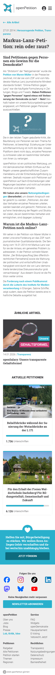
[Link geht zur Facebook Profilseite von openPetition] (7, 579)
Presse (6, 630)
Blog (5, 626)
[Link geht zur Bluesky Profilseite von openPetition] (21, 588)
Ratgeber (8, 648)
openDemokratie (39, 626)
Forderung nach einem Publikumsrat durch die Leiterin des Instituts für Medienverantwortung (26, 285)
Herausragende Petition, (30, 30)
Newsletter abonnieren (27, 604)
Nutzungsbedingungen (43, 651)
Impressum (37, 658)
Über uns (8, 619)
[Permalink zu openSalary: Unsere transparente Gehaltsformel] (27, 351)
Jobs (5, 623)
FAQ (33, 619)
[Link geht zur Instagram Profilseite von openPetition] (21, 579)
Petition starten (11, 655)
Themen (7, 658)
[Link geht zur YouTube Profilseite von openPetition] (34, 588)
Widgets (35, 623)
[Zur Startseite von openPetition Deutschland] (20, 8)
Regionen (8, 662)
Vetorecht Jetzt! (39, 637)
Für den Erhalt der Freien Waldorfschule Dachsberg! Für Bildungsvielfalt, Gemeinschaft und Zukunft (27, 494)
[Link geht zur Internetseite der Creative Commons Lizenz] (5, 671)
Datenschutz (37, 655)
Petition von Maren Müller (17, 74)
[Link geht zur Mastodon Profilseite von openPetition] (7, 588)
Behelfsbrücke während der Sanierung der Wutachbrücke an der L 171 (27, 426)
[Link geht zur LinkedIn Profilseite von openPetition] (48, 579)
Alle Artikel (13, 22)
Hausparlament (39, 630)
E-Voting (35, 633)
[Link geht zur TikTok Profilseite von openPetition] (34, 579)
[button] (44, 8)
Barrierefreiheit (38, 662)
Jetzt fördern (27, 556)
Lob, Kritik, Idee (11, 633)
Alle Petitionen (10, 651)
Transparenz (24, 354)
